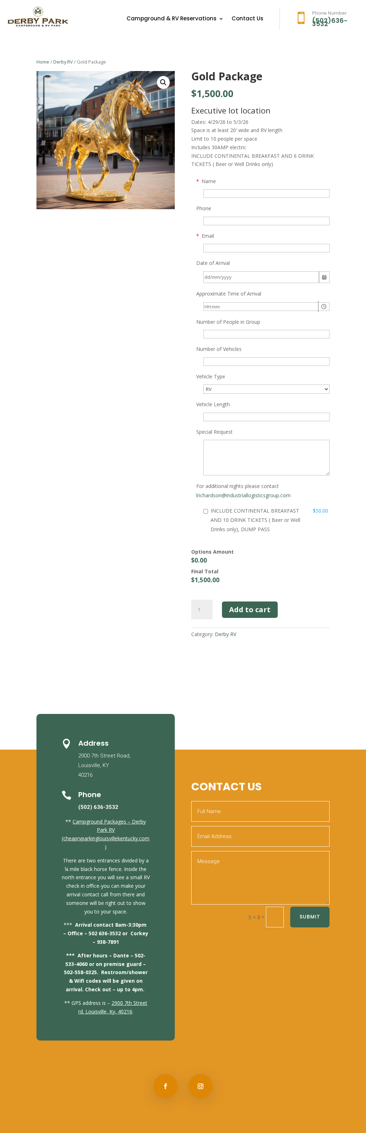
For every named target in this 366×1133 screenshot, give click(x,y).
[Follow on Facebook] (165, 1086)
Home (42, 62)
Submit (310, 916)
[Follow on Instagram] (200, 1086)
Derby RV (63, 62)
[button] (163, 82)
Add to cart (250, 609)
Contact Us (247, 19)
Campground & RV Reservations (172, 19)
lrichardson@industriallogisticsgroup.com (243, 495)
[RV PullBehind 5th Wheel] (266, 389)
